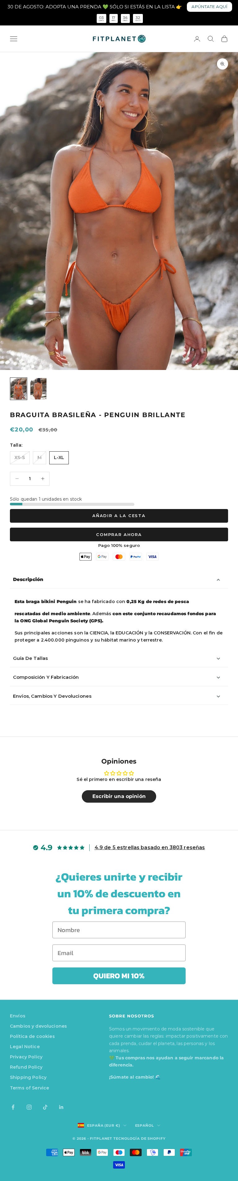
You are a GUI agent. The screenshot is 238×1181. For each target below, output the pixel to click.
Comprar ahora (119, 534)
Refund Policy (26, 1067)
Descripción (28, 579)
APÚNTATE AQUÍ (209, 6)
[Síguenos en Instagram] (29, 1107)
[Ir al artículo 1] (18, 388)
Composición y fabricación (46, 677)
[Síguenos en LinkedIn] (61, 1107)
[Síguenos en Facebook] (13, 1107)
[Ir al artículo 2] (38, 388)
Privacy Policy (26, 1057)
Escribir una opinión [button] (119, 796)
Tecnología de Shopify (139, 1138)
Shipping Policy (28, 1077)
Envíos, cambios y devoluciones (52, 696)
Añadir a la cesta (119, 515)
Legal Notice (25, 1046)
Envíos (17, 1016)
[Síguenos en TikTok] (45, 1107)
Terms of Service (29, 1088)
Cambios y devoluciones (38, 1026)
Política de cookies (32, 1036)
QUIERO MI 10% (119, 975)
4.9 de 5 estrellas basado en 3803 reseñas (150, 847)
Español (144, 1125)
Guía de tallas (30, 658)
